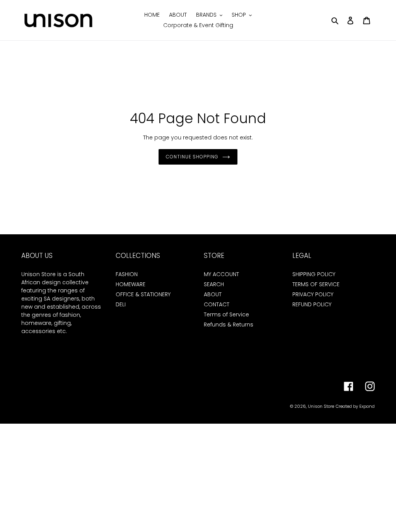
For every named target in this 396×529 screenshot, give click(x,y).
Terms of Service (226, 314)
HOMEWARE (130, 284)
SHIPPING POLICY (313, 274)
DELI (121, 304)
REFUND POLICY (311, 304)
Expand (367, 406)
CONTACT (216, 304)
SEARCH (214, 284)
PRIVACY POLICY (312, 294)
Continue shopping (192, 156)
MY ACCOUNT (221, 274)
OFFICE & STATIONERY (143, 294)
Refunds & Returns (228, 324)
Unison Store (321, 406)
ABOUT (213, 294)
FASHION (127, 274)
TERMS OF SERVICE (316, 284)
